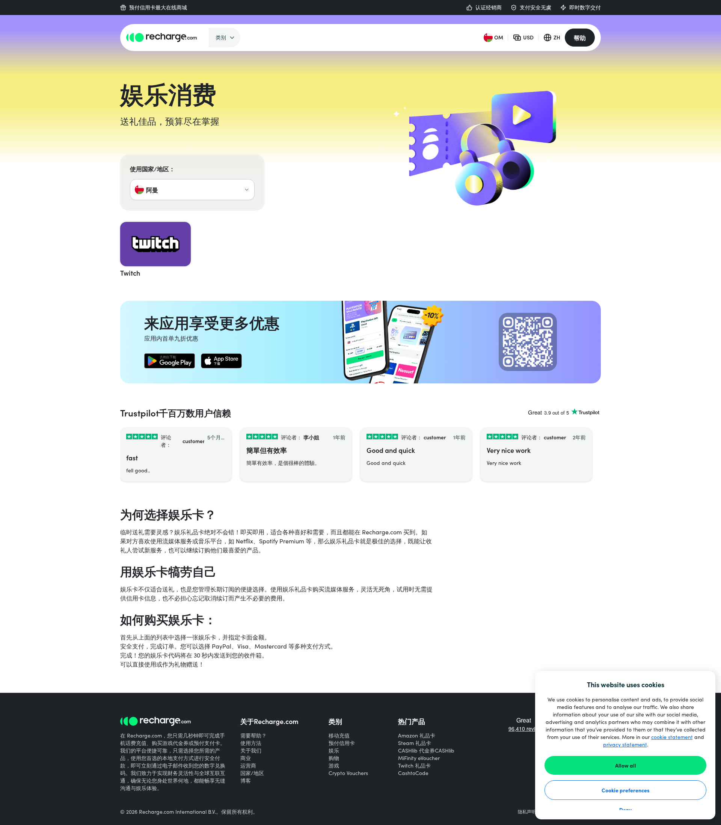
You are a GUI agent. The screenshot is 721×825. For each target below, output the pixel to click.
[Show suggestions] (247, 190)
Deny (625, 809)
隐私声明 (527, 811)
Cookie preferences (626, 790)
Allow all (625, 765)
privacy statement (625, 744)
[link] (169, 360)
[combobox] (192, 189)
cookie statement (672, 737)
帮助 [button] (580, 37)
